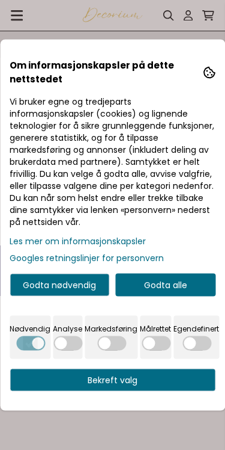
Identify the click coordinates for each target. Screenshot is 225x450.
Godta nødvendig (59, 285)
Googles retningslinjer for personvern (87, 258)
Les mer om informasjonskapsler (78, 241)
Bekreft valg (112, 380)
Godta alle (165, 285)
